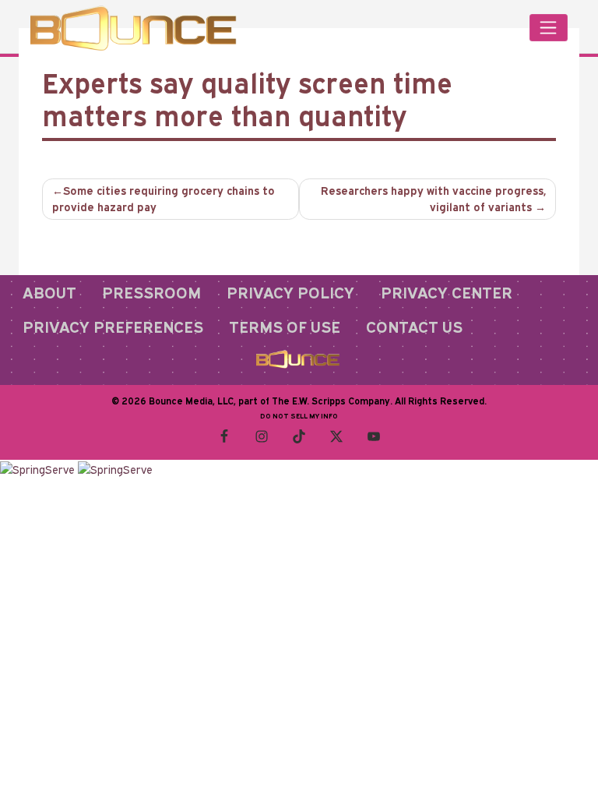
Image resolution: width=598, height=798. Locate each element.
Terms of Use (284, 326)
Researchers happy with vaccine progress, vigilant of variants (433, 199)
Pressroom (151, 292)
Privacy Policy (290, 292)
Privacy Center (446, 292)
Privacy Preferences (113, 326)
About (49, 292)
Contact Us (414, 326)
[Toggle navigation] (548, 27)
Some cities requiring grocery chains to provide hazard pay (163, 199)
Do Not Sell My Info (299, 415)
